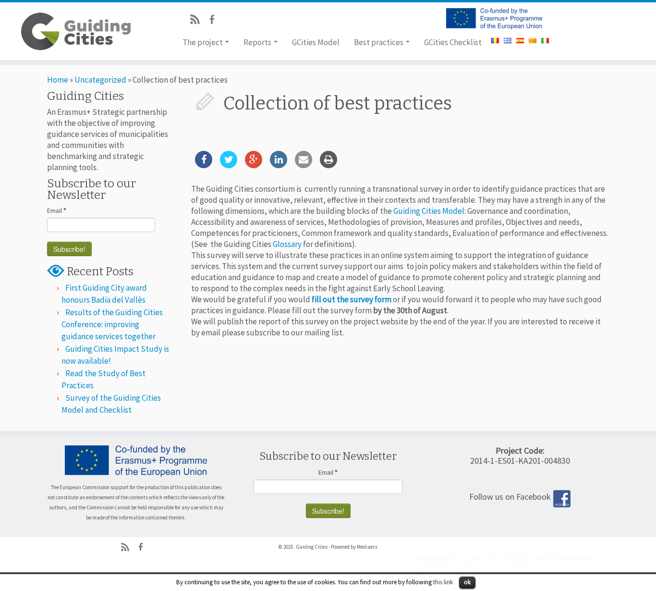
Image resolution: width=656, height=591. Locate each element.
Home (57, 79)
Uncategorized (100, 79)
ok (467, 582)
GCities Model (316, 42)
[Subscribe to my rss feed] (198, 20)
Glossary (287, 244)
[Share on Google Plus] (253, 165)
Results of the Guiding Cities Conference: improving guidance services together (112, 324)
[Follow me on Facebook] (215, 20)
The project (203, 42)
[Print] (328, 165)
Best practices (379, 42)
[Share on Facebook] (203, 165)
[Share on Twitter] (228, 165)
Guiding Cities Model (428, 211)
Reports (258, 42)
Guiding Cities (312, 546)
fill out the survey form (351, 299)
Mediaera (367, 546)
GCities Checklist (453, 42)
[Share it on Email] (303, 165)
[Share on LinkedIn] (278, 165)
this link (443, 582)
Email (56, 210)
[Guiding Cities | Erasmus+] (75, 31)
